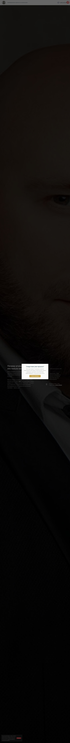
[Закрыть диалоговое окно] (68, 1)
